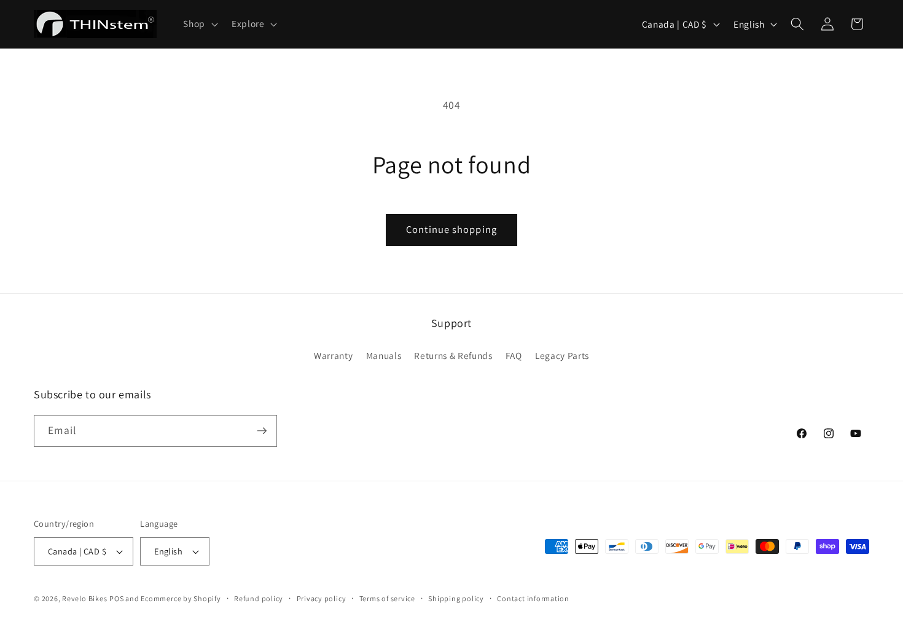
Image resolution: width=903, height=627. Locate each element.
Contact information (533, 598)
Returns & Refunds (453, 355)
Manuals (384, 355)
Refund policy (258, 598)
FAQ (514, 355)
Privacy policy (321, 598)
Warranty (333, 355)
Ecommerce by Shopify (181, 598)
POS (116, 598)
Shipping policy (456, 598)
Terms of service (387, 598)
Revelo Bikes (84, 598)
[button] (199, 24)
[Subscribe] (261, 431)
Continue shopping (451, 229)
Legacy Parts (562, 355)
